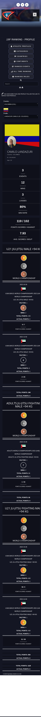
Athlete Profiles (21, 46)
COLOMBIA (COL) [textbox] (10, 104)
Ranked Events (22, 66)
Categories (22, 51)
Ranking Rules (22, 76)
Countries (22, 56)
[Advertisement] (20, 695)
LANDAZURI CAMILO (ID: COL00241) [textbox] (16, 116)
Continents (22, 61)
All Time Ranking (22, 71)
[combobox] (21, 104)
